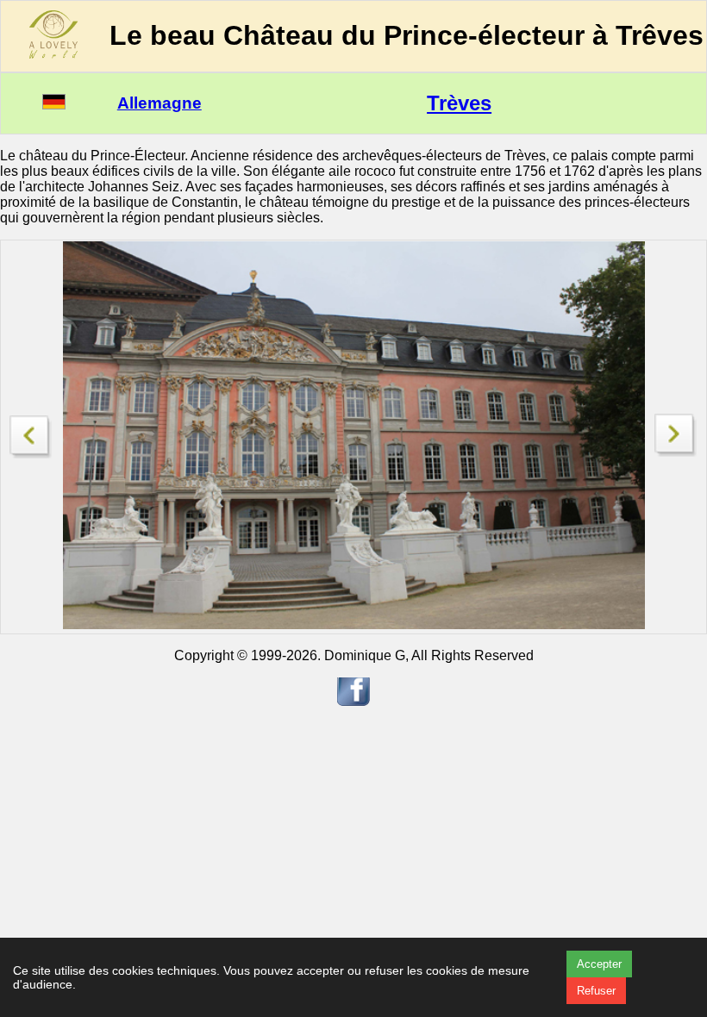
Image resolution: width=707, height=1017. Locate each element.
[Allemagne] (54, 104)
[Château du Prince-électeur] (676, 452)
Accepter (599, 964)
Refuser (596, 990)
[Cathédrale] (31, 432)
